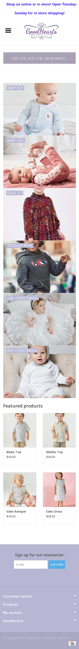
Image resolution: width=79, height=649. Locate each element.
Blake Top (14, 452)
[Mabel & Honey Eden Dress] (59, 489)
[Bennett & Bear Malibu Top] (59, 430)
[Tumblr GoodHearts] (54, 577)
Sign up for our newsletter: (39, 555)
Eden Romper (16, 511)
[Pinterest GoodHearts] (39, 577)
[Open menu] (8, 30)
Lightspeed (63, 638)
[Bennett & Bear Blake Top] (19, 430)
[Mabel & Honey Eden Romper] (19, 489)
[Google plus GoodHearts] (32, 577)
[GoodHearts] (47, 31)
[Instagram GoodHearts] (62, 577)
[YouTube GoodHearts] (47, 577)
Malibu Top (54, 452)
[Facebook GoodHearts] (16, 577)
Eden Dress (54, 511)
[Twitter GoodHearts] (24, 577)
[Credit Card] (71, 643)
